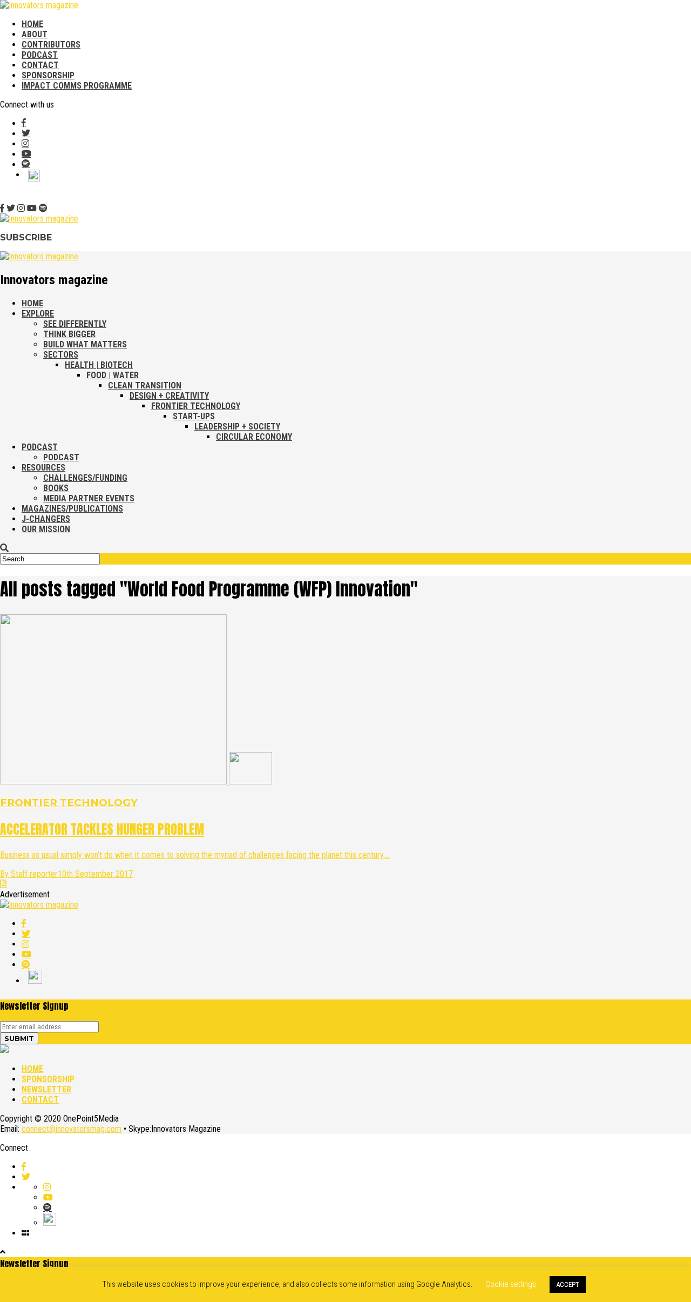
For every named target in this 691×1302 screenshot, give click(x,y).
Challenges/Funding (85, 478)
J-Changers (46, 519)
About (35, 34)
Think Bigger (69, 334)
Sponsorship (48, 75)
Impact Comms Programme (77, 85)
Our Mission (46, 529)
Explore (38, 313)
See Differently (74, 324)
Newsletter (46, 1089)
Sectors (60, 355)
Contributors (51, 44)
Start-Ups (194, 416)
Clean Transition (144, 385)
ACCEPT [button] (567, 1284)
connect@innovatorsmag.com (71, 1129)
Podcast (40, 55)
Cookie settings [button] (510, 1284)
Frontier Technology (195, 406)
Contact (40, 65)
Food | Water (112, 375)
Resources (43, 467)
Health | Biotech (99, 365)
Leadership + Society (237, 426)
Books (56, 488)
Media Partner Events (88, 498)
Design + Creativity (169, 396)
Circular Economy (254, 437)
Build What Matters (85, 344)
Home (32, 24)
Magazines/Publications (72, 509)
